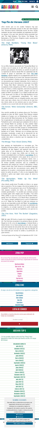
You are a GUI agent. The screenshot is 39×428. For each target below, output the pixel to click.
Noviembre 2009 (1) (19, 353)
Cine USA (19, 300)
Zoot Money (22, 223)
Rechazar (20, 417)
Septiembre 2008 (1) (19, 363)
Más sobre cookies (19, 423)
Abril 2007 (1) (19, 386)
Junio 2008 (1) (19, 367)
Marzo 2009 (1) (19, 358)
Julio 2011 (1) (19, 346)
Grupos (19, 273)
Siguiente (29, 243)
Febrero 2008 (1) (19, 372)
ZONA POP (19, 252)
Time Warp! (19, 281)
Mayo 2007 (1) (19, 384)
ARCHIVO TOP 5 (19, 330)
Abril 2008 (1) (19, 370)
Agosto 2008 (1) (19, 365)
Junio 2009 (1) (19, 356)
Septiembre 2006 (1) (19, 396)
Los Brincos (33, 203)
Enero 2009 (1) (20, 360)
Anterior (10, 243)
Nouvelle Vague (19, 305)
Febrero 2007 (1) (19, 389)
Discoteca (19, 269)
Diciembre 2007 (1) (19, 375)
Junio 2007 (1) (19, 382)
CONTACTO (32, 1)
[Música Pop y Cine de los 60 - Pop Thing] (10, 7)
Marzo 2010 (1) (19, 351)
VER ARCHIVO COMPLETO (19, 344)
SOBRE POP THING (22, 1)
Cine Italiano (19, 298)
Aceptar (20, 414)
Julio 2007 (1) (19, 379)
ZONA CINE (19, 285)
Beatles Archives (19, 264)
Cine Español (19, 295)
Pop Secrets (19, 278)
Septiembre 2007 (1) (19, 377)
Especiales (19, 271)
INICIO (14, 1)
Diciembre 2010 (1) (19, 349)
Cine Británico (19, 293)
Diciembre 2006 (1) (19, 391)
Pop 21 (19, 276)
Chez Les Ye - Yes (19, 266)
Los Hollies (29, 155)
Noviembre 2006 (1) (19, 393)
